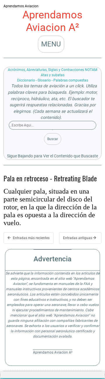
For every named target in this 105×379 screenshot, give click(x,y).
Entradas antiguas (78, 238)
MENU (51, 44)
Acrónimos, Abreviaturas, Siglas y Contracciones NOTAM (52, 70)
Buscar (52, 139)
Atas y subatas (52, 75)
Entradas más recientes (31, 238)
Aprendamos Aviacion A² (52, 21)
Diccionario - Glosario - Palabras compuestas (52, 80)
